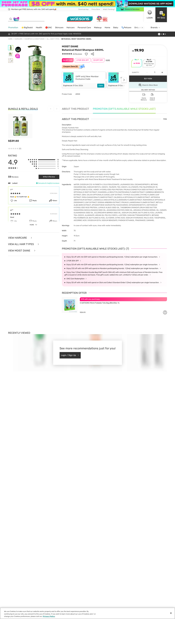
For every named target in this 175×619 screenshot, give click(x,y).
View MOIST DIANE (19, 250)
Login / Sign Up (68, 355)
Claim (101, 85)
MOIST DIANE (70, 46)
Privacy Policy (49, 616)
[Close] (171, 613)
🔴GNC (48, 27)
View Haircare (18, 237)
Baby (115, 27)
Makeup (98, 27)
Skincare (59, 27)
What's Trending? (109, 9)
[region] (87, 613)
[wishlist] (86, 54)
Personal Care (84, 27)
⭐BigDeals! (27, 27)
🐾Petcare (126, 27)
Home (107, 27)
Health (39, 27)
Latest (14, 183)
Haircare (70, 27)
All (9, 183)
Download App (83, 9)
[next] (142, 27)
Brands (154, 27)
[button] (161, 14)
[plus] (162, 72)
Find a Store (96, 9)
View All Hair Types (21, 244)
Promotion (13, 27)
